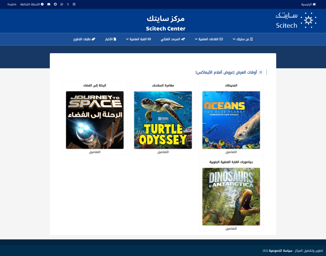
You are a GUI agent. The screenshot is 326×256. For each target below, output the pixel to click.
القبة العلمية (138, 39)
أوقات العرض (246, 72)
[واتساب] (62, 4)
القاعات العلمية (208, 39)
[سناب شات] (55, 4)
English (12, 4)
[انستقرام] (74, 4)
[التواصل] (48, 4)
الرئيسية (307, 4)
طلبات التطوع (82, 39)
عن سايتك (242, 39)
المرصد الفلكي (171, 39)
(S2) (277, 251)
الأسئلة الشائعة (30, 4)
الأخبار (109, 39)
